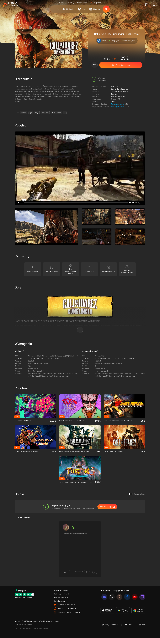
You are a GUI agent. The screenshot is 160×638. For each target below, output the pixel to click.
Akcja (113, 101)
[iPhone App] (107, 610)
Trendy (61, 3)
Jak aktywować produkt (119, 91)
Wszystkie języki (139, 494)
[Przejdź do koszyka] (146, 4)
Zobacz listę (115, 86)
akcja (37, 113)
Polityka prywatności (61, 594)
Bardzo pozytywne (117, 104)
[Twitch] (142, 597)
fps (31, 113)
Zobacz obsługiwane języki (120, 89)
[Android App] (123, 610)
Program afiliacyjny (61, 597)
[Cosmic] (66, 527)
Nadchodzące (82, 3)
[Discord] (104, 597)
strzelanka (45, 113)
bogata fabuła (56, 113)
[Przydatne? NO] (94, 572)
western (23, 113)
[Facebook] (127, 597)
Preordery (70, 3)
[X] (112, 597)
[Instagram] (119, 597)
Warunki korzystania (61, 590)
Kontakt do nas (59, 601)
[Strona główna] (10, 4)
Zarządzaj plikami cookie (23, 625)
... (64, 113)
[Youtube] (135, 597)
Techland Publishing (118, 96)
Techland (114, 94)
